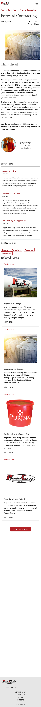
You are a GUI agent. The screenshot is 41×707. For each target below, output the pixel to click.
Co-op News (12, 10)
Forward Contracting (28, 10)
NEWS (20, 697)
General (5, 250)
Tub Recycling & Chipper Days (14, 220)
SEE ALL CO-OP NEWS (20, 529)
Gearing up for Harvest (11, 193)
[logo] (9, 681)
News (3, 10)
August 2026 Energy (10, 171)
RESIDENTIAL (20, 704)
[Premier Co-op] (5, 3)
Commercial (6, 253)
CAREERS (20, 700)
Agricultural (16, 250)
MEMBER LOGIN (20, 692)
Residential (29, 250)
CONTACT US (20, 694)
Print (29, 23)
